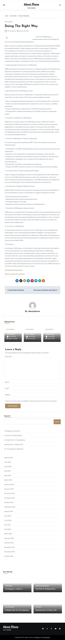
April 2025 (7, 475)
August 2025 (8, 457)
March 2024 (8, 534)
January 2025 (8, 489)
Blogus (38, 637)
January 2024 (9, 543)
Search (7, 416)
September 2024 (9, 507)
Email (7, 388)
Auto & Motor (9, 21)
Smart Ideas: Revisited (16, 290)
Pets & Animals (9, 607)
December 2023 (9, 547)
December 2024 (9, 493)
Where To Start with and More (15, 274)
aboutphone (13, 31)
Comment (8, 356)
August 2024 (8, 511)
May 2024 (7, 525)
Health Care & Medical (42, 586)
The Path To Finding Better (13, 435)
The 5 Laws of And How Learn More (44, 290)
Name (7, 382)
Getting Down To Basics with (13, 444)
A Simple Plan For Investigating (14, 440)
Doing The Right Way (21, 26)
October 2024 (8, 502)
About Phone (31, 4)
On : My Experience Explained (13, 449)
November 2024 (9, 498)
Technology (8, 586)
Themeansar (46, 637)
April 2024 (7, 529)
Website (7, 395)
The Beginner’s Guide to (12, 431)
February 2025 (9, 484)
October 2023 (8, 556)
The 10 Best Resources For (14, 270)
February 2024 (9, 538)
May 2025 (7, 471)
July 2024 (7, 516)
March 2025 (8, 480)
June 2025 (7, 466)
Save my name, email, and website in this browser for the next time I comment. (32, 401)
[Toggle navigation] (4, 5)
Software (38, 607)
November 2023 (9, 552)
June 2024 (8, 520)
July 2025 (7, 462)
